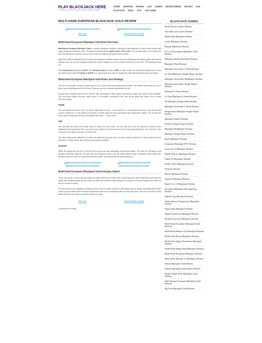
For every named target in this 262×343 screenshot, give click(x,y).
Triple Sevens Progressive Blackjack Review (182, 202)
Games (158, 6)
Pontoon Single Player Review (179, 124)
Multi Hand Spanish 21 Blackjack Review (184, 258)
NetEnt (188, 6)
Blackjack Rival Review (175, 64)
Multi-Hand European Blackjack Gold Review (182, 225)
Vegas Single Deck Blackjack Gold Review (181, 274)
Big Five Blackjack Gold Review (180, 288)
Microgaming (173, 6)
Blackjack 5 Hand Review (177, 91)
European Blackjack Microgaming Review (181, 190)
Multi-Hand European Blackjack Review (183, 253)
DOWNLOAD (134, 34)
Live (149, 6)
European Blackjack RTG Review (180, 144)
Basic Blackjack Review (176, 139)
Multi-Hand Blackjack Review (178, 36)
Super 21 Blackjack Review (178, 159)
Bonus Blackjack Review (176, 174)
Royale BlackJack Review (177, 46)
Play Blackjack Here (82, 7)
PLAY (83, 34)
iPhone (140, 6)
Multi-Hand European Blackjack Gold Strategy (83, 165)
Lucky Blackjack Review (176, 41)
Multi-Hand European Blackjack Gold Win (134, 165)
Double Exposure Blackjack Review (181, 219)
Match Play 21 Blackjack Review (180, 154)
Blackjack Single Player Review (179, 134)
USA (198, 6)
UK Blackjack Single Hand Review (181, 101)
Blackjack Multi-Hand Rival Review (181, 59)
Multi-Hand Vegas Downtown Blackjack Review (183, 242)
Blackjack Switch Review (176, 119)
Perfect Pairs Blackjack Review (179, 164)
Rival (131, 10)
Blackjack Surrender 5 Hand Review (182, 106)
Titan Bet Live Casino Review (179, 31)
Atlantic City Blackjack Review (179, 196)
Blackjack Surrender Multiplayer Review (184, 79)
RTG (139, 10)
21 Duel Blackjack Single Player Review (183, 74)
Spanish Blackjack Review (177, 179)
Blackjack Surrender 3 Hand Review (182, 69)
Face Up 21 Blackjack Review (179, 149)
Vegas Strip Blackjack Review (179, 209)
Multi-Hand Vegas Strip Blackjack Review (184, 248)
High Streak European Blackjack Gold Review (183, 282)
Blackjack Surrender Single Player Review (181, 85)
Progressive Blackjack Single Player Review (182, 112)
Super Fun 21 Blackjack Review (180, 184)
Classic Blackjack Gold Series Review (182, 268)
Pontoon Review (172, 169)
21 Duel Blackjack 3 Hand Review (181, 96)
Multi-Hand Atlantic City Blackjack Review (184, 231)
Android (128, 6)
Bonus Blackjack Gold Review (179, 263)
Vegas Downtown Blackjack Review (181, 214)
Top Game (150, 10)
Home (117, 6)
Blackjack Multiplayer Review (178, 129)
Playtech (119, 10)
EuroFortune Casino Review (178, 26)
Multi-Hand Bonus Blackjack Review (182, 236)
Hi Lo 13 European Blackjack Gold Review (181, 52)
